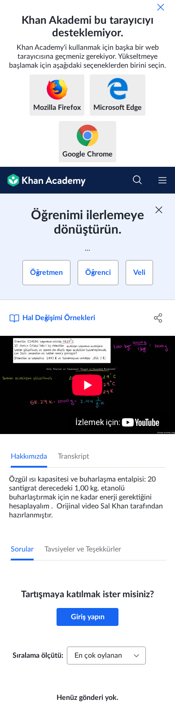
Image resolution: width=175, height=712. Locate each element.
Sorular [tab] (22, 549)
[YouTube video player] (87, 385)
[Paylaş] (158, 318)
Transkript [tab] (73, 456)
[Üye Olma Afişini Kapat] (159, 210)
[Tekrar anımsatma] (160, 7)
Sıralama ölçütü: (38, 655)
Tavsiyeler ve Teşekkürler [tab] (82, 549)
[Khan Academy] (43, 180)
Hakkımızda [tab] (29, 456)
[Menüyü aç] (162, 180)
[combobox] (106, 655)
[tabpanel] (87, 494)
